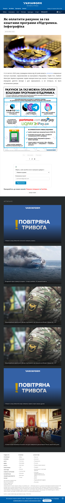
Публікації (6, 457)
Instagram (36, 189)
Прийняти (47, 500)
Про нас (36, 457)
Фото (5, 461)
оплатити (49, 73)
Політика (21, 461)
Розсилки (36, 482)
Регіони (23, 12)
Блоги (5, 465)
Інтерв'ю (6, 459)
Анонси (24, 8)
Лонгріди (6, 469)
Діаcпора (21, 475)
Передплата (37, 461)
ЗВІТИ (35, 478)
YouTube (44, 189)
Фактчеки (21, 465)
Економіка (12, 12)
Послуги (5, 8)
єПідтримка (38, 155)
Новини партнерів (9, 471)
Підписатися (21, 183)
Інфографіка (30, 155)
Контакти (36, 459)
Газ (24, 155)
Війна (5, 12)
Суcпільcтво (22, 471)
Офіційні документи (9, 476)
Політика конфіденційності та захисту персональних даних (39, 474)
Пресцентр (18, 8)
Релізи (5, 478)
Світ (18, 12)
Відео (5, 463)
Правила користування (39, 465)
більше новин (32, 192)
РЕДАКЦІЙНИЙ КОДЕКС (40, 480)
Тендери (36, 467)
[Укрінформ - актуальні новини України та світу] (32, 3)
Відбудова (21, 459)
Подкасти (6, 455)
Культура (30, 12)
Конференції (7, 474)
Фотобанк (11, 8)
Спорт (37, 12)
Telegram (29, 189)
